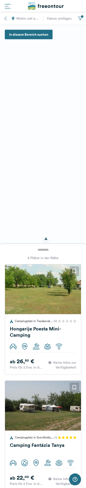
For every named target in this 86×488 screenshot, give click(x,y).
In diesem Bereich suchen (28, 34)
